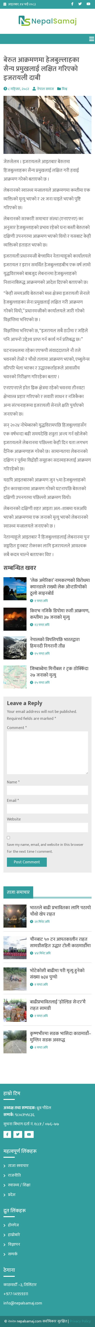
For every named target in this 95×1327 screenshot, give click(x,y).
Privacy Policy (80, 1321)
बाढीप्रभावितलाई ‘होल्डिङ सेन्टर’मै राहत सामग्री (58, 1005)
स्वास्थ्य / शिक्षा (19, 1185)
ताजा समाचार (18, 1165)
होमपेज (13, 1225)
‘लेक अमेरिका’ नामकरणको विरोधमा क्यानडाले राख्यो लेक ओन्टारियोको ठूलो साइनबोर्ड (60, 587)
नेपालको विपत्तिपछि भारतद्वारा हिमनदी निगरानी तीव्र (55, 643)
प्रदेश (11, 1194)
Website (14, 819)
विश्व (64, 89)
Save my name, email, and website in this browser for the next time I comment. (45, 848)
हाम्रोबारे (14, 1234)
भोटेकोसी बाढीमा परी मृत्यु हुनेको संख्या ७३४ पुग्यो (57, 974)
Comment (17, 727)
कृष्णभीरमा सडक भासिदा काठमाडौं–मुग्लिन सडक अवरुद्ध (60, 1037)
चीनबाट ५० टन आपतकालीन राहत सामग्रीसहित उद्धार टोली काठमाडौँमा (60, 942)
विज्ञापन (14, 1244)
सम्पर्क (13, 1254)
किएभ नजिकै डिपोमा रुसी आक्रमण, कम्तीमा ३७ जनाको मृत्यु (59, 614)
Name (13, 782)
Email (13, 800)
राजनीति (14, 1175)
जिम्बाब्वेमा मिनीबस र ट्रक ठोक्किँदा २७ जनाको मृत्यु (59, 672)
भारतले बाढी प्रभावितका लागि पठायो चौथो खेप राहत (60, 911)
